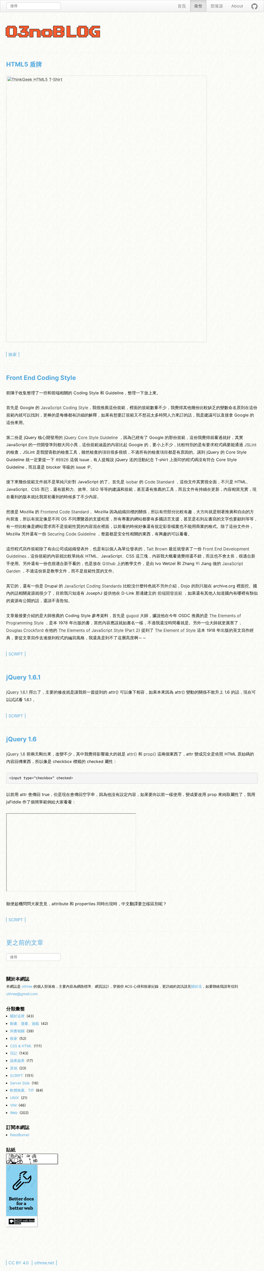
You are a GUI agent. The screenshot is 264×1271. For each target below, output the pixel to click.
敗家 (13, 354)
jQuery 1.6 (21, 739)
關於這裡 (17, 1016)
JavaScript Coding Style (64, 407)
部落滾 (217, 6)
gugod (132, 615)
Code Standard (159, 481)
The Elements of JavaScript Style (91, 630)
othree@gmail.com (22, 994)
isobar (132, 481)
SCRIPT (16, 654)
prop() (150, 754)
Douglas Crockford (25, 630)
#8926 (62, 459)
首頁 (182, 6)
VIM (13, 1105)
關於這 (196, 986)
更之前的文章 (24, 943)
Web (14, 1112)
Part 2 (132, 630)
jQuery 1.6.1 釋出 (21, 692)
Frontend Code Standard (64, 511)
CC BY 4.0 (19, 1262)
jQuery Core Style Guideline (91, 437)
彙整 (198, 6)
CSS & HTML (21, 1046)
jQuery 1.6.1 (23, 677)
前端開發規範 (170, 593)
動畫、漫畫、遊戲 (24, 1023)
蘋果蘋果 (17, 1060)
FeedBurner (19, 1135)
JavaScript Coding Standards (93, 585)
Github (109, 563)
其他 (13, 1068)
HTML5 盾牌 (24, 64)
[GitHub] (254, 6)
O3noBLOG (53, 32)
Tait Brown (156, 548)
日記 (13, 1053)
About (237, 6)
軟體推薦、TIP (22, 1090)
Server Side (20, 1083)
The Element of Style (175, 630)
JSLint (250, 444)
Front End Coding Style (41, 377)
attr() (132, 754)
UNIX (14, 1097)
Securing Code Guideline (71, 533)
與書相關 (17, 1031)
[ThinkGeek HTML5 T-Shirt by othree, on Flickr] (106, 209)
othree (27, 986)
